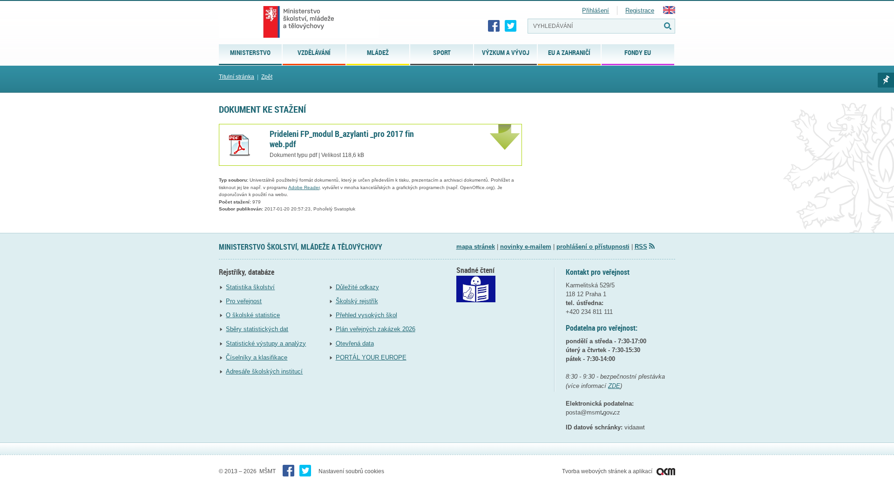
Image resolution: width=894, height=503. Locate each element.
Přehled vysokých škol (366, 315)
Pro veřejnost (244, 301)
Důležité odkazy (357, 287)
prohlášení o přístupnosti (593, 246)
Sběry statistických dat (257, 329)
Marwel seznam (886, 80)
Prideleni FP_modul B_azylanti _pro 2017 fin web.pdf (342, 139)
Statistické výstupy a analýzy (266, 343)
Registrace (639, 10)
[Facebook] (494, 26)
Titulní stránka (236, 77)
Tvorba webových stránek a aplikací (608, 471)
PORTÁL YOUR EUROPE (371, 357)
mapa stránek (475, 246)
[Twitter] (511, 26)
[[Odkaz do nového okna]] (475, 300)
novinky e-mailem (525, 246)
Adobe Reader (303, 187)
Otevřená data (355, 343)
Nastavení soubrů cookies (351, 471)
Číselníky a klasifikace (256, 357)
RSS (641, 246)
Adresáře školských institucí (264, 371)
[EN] (669, 11)
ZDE (614, 385)
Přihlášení (595, 10)
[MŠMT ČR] (299, 22)
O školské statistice (253, 315)
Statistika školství (250, 287)
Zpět (266, 77)
